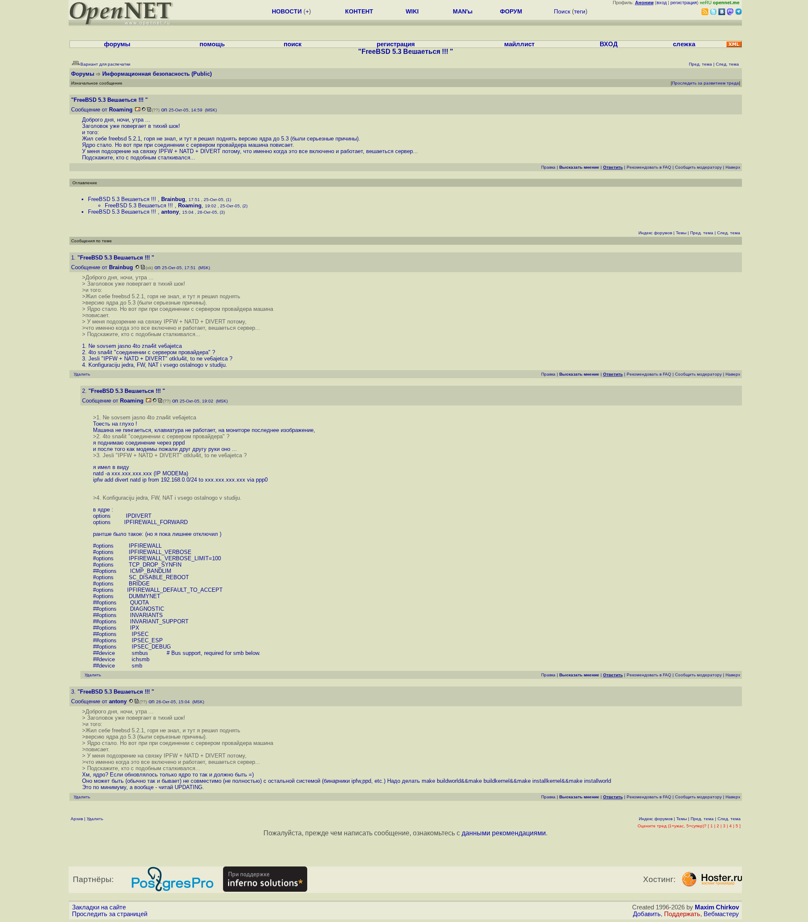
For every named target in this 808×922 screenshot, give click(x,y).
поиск (293, 44)
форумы (117, 44)
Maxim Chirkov (717, 907)
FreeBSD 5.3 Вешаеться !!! (123, 199)
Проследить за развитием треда (705, 83)
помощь (212, 44)
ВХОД (609, 44)
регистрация (683, 2)
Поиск (562, 11)
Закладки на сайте (99, 907)
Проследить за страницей (109, 914)
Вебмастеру (721, 914)
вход (661, 2)
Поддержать (682, 914)
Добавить (647, 914)
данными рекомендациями (504, 833)
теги (579, 11)
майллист (519, 44)
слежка (684, 44)
